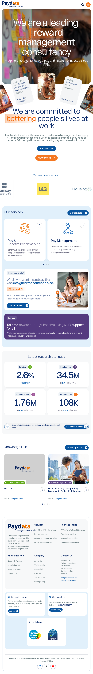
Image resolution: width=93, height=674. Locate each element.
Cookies (37, 573)
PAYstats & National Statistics (73, 530)
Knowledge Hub (14, 565)
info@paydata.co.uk (69, 577)
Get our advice (16, 305)
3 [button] (48, 264)
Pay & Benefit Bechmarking (45, 530)
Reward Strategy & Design (60, 483)
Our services (76, 213)
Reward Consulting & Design (45, 538)
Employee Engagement (43, 542)
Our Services (44, 157)
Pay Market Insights (68, 534)
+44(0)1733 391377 (68, 580)
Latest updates (74, 447)
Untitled (8, 488)
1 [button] (43, 264)
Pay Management (41, 534)
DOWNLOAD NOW (74, 426)
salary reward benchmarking (63, 333)
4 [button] (49, 504)
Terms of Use (39, 577)
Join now (12, 611)
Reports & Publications (14, 483)
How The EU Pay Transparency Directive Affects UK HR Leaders (64, 489)
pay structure (23, 336)
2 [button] (46, 264)
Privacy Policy (39, 582)
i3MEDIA (49, 661)
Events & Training (15, 561)
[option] (24, 240)
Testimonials (39, 565)
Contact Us (12, 573)
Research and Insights (69, 538)
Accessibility (39, 569)
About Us (44, 148)
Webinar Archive (14, 569)
